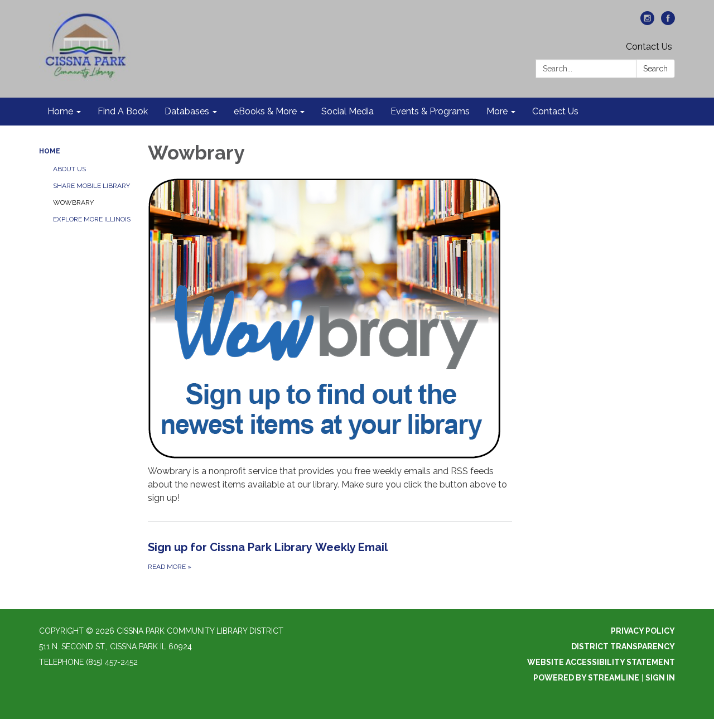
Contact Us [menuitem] (555, 111)
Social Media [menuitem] (347, 111)
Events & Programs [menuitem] (430, 111)
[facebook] (668, 22)
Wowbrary (73, 202)
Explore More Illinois (92, 219)
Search (655, 68)
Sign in (660, 677)
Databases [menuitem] (187, 111)
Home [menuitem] (60, 111)
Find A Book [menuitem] (123, 111)
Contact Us (649, 46)
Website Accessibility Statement (601, 662)
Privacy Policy (643, 630)
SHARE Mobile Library (91, 186)
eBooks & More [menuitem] (265, 111)
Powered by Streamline (586, 677)
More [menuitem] (497, 111)
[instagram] (647, 22)
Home (49, 151)
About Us (69, 169)
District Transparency (623, 646)
